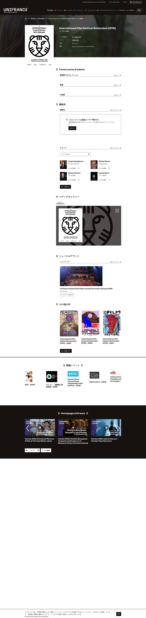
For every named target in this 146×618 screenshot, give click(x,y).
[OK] (118, 614)
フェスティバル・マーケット (75, 10)
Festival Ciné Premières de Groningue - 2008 (118, 379)
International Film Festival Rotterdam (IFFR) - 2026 (68, 341)
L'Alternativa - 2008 (97, 382)
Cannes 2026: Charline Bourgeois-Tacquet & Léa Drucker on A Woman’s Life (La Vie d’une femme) (40, 441)
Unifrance (122, 10)
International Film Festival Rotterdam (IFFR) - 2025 (89, 341)
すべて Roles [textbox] (66, 154)
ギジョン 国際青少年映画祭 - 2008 (54, 386)
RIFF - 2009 (30, 385)
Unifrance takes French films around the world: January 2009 (86, 289)
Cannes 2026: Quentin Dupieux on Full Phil (106, 440)
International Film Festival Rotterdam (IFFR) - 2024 (111, 341)
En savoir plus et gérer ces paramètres (36, 616)
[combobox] (75, 154)
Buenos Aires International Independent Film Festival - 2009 (75, 382)
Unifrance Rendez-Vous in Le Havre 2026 (94, 2)
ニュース (60, 10)
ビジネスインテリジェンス (107, 10)
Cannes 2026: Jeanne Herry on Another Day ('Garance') (71, 440)
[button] (117, 211)
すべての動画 (46, 450)
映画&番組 (50, 10)
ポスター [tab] (60, 202)
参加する (132, 10)
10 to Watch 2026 (114, 2)
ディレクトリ (91, 10)
